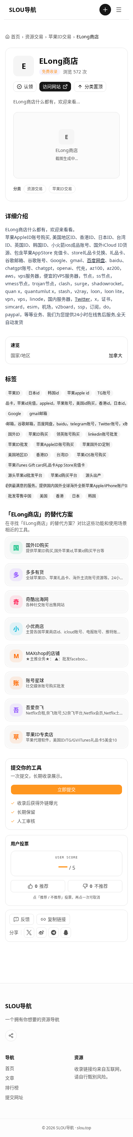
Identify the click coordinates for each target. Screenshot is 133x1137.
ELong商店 (58, 60)
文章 (9, 1078)
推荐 (41, 886)
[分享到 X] (29, 932)
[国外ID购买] (66, 548)
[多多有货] (66, 575)
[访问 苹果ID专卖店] (16, 737)
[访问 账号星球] (16, 683)
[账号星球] (66, 683)
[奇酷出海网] (66, 602)
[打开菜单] (119, 10)
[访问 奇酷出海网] (16, 601)
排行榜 (12, 1088)
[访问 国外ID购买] (16, 547)
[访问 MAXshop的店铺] (16, 655)
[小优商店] (66, 629)
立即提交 (66, 789)
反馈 (25, 919)
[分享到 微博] (41, 932)
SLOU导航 (22, 10)
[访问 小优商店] (16, 628)
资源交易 (34, 36)
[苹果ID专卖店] (66, 737)
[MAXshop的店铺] (66, 656)
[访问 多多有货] (16, 574)
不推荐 (99, 886)
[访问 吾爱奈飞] (16, 710)
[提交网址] (105, 9)
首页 (15, 36)
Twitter (82, 299)
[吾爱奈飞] (66, 710)
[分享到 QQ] (66, 932)
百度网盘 (96, 260)
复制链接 (57, 919)
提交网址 (14, 1097)
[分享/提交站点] (11, 1035)
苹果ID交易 (59, 36)
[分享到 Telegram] (53, 932)
